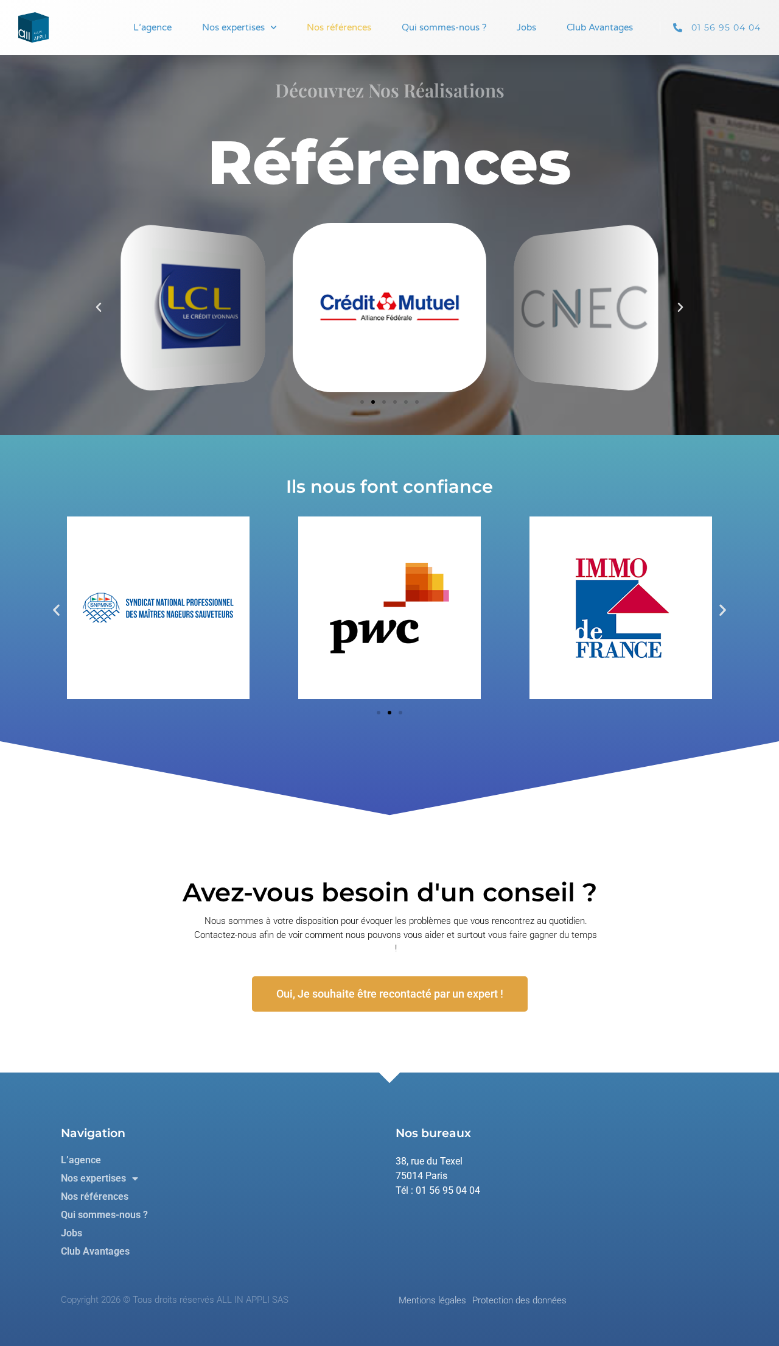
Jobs (526, 27)
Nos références (339, 27)
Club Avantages (600, 27)
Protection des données (519, 1300)
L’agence (152, 27)
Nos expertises (233, 27)
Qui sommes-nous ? (444, 27)
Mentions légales (432, 1300)
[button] (99, 307)
